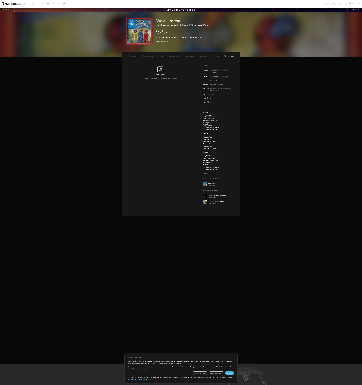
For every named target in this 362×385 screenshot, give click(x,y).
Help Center (352, 4)
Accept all (230, 373)
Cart (342, 4)
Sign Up (327, 4)
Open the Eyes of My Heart (216, 201)
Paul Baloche (162, 25)
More (65, 4)
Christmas (215, 70)
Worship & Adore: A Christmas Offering (190, 25)
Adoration (225, 70)
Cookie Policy (134, 379)
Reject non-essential (216, 373)
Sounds (40, 4)
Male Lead (224, 76)
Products (27, 4)
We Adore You (212, 183)
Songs (34, 4)
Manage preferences (200, 373)
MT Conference (57, 4)
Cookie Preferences (134, 369)
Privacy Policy (145, 379)
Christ (214, 72)
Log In (335, 4)
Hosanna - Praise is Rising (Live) (217, 195)
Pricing (48, 4)
